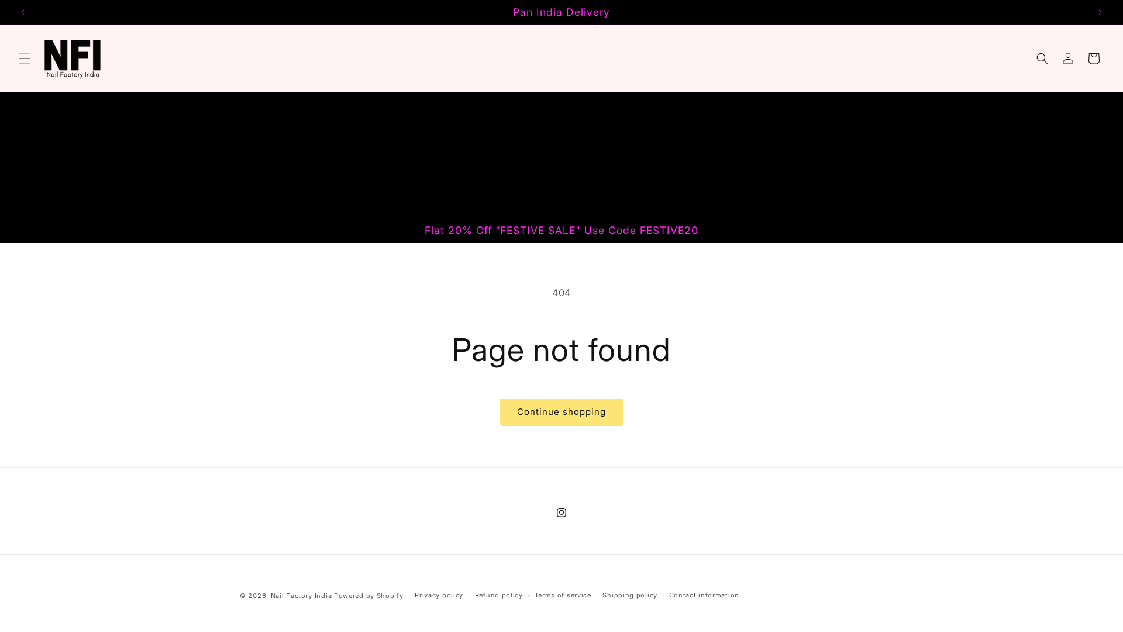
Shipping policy (629, 595)
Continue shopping (561, 411)
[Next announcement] (1100, 12)
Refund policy (499, 595)
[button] (24, 58)
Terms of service (563, 595)
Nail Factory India (302, 596)
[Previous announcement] (23, 12)
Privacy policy (439, 595)
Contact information (704, 595)
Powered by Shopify (369, 596)
